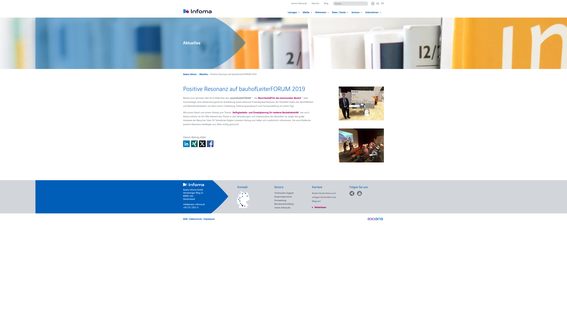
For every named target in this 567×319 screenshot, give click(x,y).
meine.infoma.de (299, 3)
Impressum (209, 218)
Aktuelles (203, 74)
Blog (326, 3)
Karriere (315, 3)
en (382, 3)
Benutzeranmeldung (284, 203)
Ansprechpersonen (283, 196)
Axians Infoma (189, 74)
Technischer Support (284, 192)
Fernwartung (280, 200)
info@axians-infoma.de (194, 204)
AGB (185, 218)
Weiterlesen (320, 207)
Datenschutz (195, 218)
